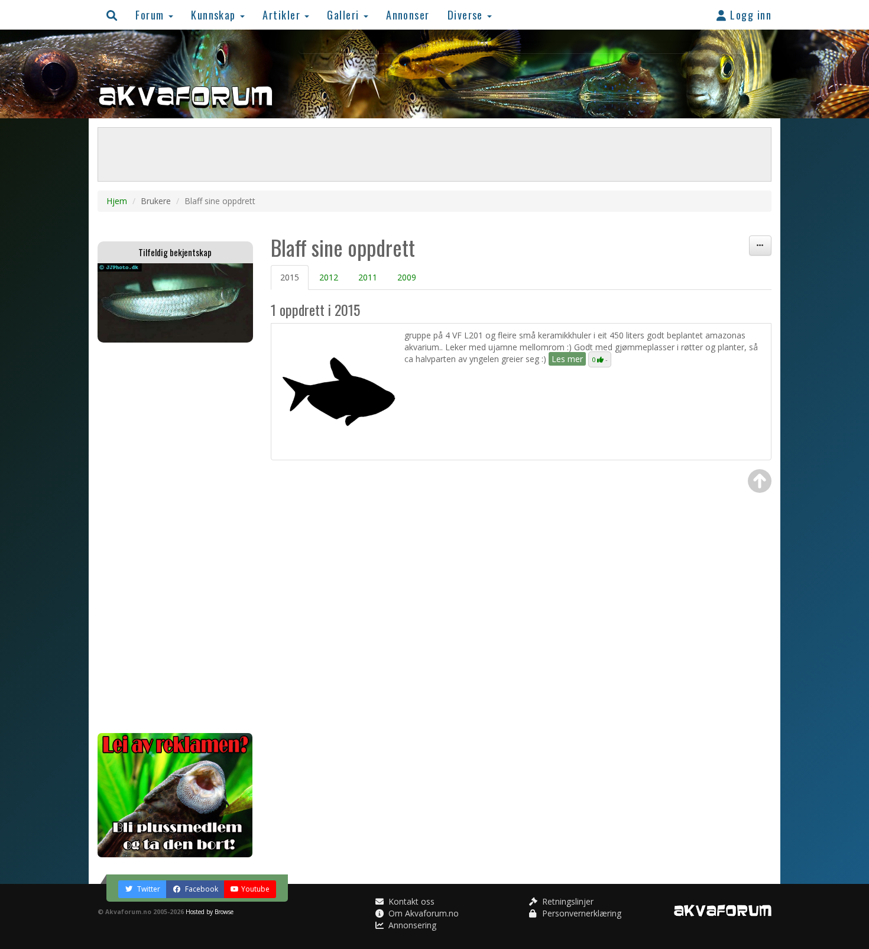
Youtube (255, 889)
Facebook (200, 889)
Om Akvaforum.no (422, 913)
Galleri (344, 14)
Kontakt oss (410, 901)
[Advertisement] (175, 537)
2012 (328, 277)
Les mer (567, 358)
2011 (367, 277)
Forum (151, 14)
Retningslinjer (567, 901)
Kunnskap (215, 14)
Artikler (282, 14)
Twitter (147, 889)
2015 (289, 277)
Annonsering (411, 925)
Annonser (408, 14)
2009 (406, 277)
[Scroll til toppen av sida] (759, 481)
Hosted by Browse (210, 912)
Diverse (467, 14)
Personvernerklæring (580, 913)
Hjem (116, 200)
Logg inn (749, 14)
